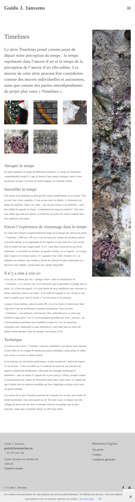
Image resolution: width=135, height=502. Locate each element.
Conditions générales (103, 459)
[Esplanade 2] (45, 112)
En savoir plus (87, 499)
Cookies (96, 454)
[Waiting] (16, 142)
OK (100, 499)
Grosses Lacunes (13, 468)
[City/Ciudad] (16, 112)
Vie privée (98, 449)
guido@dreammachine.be (18, 448)
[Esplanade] (75, 112)
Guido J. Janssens (24, 8)
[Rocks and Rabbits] (45, 142)
